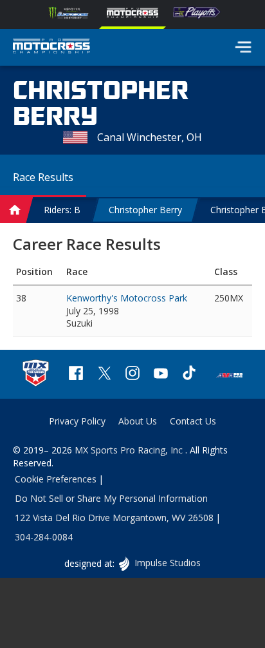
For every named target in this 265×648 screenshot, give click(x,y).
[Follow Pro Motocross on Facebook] (76, 374)
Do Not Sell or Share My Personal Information (111, 498)
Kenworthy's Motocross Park (126, 298)
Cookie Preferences (55, 479)
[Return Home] (51, 47)
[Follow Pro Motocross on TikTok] (189, 374)
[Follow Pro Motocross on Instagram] (132, 374)
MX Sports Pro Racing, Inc (130, 450)
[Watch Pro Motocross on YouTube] (161, 374)
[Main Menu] (243, 47)
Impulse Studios (167, 563)
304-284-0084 (44, 537)
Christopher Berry (145, 210)
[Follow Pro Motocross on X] (104, 374)
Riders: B (62, 210)
